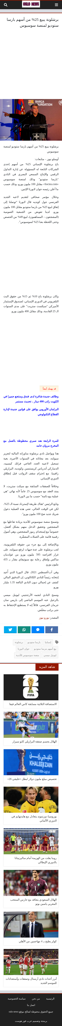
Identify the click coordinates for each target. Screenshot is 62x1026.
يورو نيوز (44, 617)
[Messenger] (38, 629)
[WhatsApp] (24, 629)
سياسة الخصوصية (17, 998)
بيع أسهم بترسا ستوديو (45, 648)
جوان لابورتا (23, 648)
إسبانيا (48, 642)
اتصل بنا (31, 1005)
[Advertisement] (31, 64)
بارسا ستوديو (34, 642)
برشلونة (19, 642)
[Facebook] (51, 629)
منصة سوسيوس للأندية (27, 655)
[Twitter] (10, 629)
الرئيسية (50, 998)
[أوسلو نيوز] (31, 4)
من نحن (36, 998)
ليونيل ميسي (50, 655)
